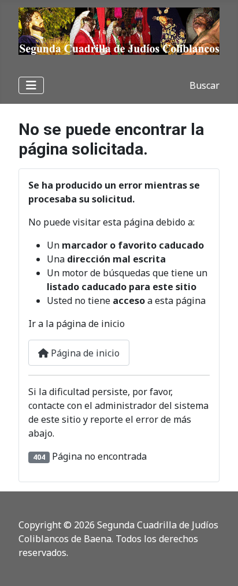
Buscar (204, 85)
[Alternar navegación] (31, 85)
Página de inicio (84, 353)
